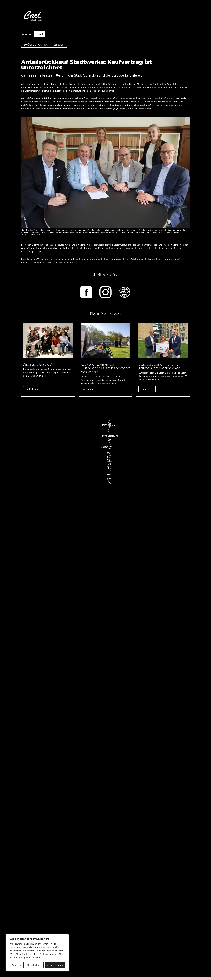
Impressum (108, 425)
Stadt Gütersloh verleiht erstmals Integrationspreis (159, 366)
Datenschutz (109, 436)
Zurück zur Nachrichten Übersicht (44, 44)
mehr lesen (32, 389)
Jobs (104, 447)
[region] (37, 952)
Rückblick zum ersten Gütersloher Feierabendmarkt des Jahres (105, 368)
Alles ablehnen (34, 965)
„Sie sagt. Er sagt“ (37, 364)
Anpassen (16, 965)
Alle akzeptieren (55, 965)
